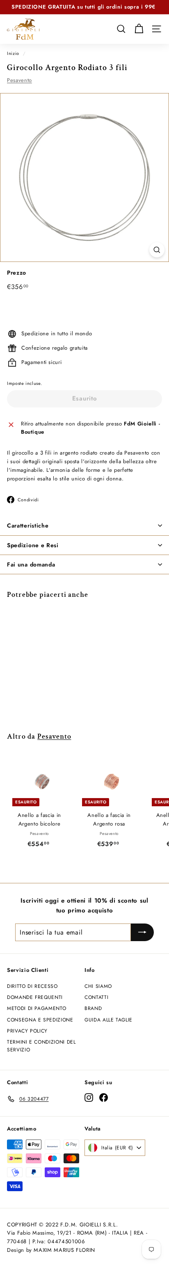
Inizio (13, 53)
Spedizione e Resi (33, 545)
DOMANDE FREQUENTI (35, 997)
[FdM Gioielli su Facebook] (103, 1097)
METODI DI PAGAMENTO (36, 1008)
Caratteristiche (28, 525)
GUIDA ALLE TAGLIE (108, 1020)
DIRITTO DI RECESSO (32, 986)
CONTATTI (96, 997)
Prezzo (16, 272)
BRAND (93, 1008)
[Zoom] (156, 249)
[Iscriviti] (142, 933)
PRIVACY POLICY (27, 1031)
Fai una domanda (31, 564)
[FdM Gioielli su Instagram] (88, 1097)
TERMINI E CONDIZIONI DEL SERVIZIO (41, 1045)
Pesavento (19, 80)
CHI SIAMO (98, 986)
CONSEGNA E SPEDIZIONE (40, 1020)
